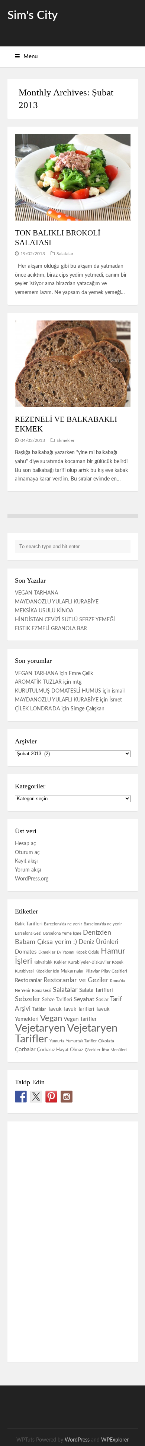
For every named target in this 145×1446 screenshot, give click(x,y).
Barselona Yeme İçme (62, 933)
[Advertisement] (63, 1240)
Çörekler (92, 1050)
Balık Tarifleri (28, 924)
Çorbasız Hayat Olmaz (60, 1050)
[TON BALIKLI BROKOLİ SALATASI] (72, 177)
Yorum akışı (28, 870)
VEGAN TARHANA (36, 593)
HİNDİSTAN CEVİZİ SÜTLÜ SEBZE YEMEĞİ (65, 619)
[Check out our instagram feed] (66, 1097)
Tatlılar (39, 1009)
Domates (26, 952)
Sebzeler (28, 999)
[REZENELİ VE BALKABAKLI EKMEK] (72, 363)
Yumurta (56, 1041)
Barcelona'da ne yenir (63, 924)
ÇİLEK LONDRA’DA (37, 708)
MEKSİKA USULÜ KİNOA (44, 610)
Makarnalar (72, 971)
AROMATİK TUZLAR (38, 682)
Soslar (102, 999)
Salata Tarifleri (96, 990)
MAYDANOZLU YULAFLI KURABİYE (57, 602)
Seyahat (84, 999)
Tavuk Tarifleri (78, 1009)
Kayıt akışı (26, 861)
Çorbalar (25, 1049)
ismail (118, 691)
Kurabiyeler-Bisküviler (89, 962)
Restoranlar (28, 980)
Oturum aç (27, 852)
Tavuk (55, 1009)
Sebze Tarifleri (57, 999)
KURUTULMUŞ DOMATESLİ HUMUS (58, 691)
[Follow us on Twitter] (36, 1097)
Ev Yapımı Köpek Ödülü (78, 952)
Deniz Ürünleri (98, 942)
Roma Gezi (41, 991)
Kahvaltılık (42, 962)
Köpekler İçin (47, 971)
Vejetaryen (40, 1028)
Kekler (60, 962)
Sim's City (32, 15)
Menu (30, 56)
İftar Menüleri (114, 1050)
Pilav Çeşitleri (114, 971)
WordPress (77, 1440)
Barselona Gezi (28, 933)
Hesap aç (25, 843)
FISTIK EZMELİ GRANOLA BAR (51, 628)
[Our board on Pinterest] (51, 1097)
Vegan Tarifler (80, 1019)
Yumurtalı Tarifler (81, 1041)
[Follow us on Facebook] (21, 1097)
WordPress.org (31, 879)
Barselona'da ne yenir (103, 924)
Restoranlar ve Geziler (76, 980)
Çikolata (106, 1041)
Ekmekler (65, 440)
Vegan (51, 1018)
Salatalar (65, 253)
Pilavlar (93, 971)
